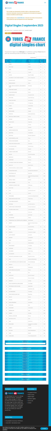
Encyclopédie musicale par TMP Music (14, 420)
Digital (30, 30)
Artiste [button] (10, 60)
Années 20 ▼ (25, 369)
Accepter (44, 428)
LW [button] (44, 60)
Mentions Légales (32, 398)
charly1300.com (20, 17)
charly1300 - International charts (13, 422)
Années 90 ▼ (25, 361)
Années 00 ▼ (25, 364)
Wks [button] (40, 60)
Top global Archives (25, 348)
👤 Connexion (8, 8)
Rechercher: (33, 57)
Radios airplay (31, 394)
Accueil (6, 33)
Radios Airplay (25, 374)
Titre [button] (29, 60)
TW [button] (6, 60)
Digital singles (31, 396)
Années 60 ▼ (25, 353)
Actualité (27, 30)
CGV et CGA (30, 400)
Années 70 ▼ (25, 355)
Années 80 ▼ (25, 358)
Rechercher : (25, 342)
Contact (29, 402)
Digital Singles (25, 379)
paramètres (5, 429)
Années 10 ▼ (25, 366)
